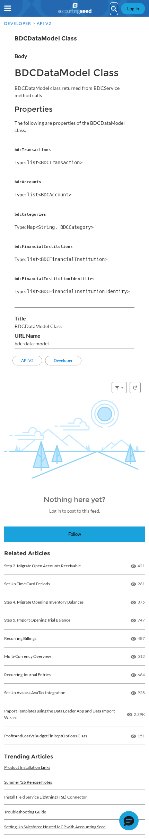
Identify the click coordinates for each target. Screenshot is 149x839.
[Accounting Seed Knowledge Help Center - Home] (74, 8)
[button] (129, 820)
